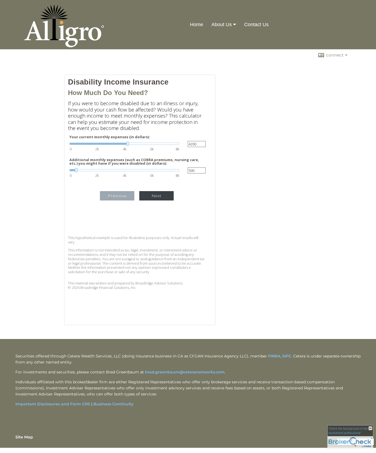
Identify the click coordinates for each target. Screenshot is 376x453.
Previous (117, 195)
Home (196, 24)
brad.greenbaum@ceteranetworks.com (185, 372)
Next (157, 195)
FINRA (274, 356)
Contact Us (256, 24)
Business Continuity (113, 404)
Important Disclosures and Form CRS (52, 404)
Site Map (24, 437)
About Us (221, 24)
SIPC (286, 356)
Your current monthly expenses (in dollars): (109, 137)
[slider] (124, 144)
